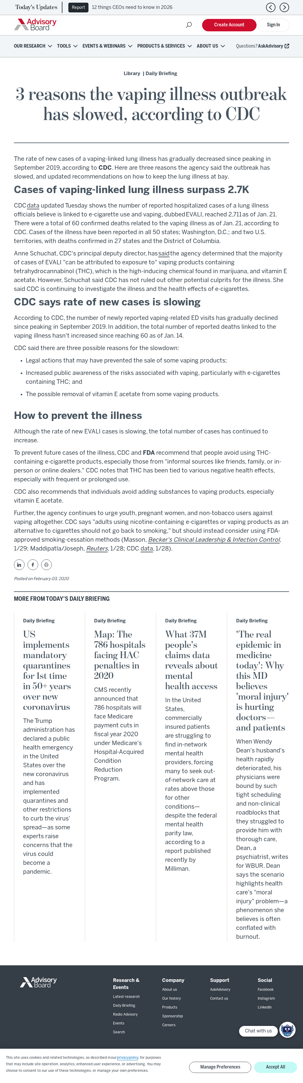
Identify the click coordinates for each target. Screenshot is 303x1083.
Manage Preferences (220, 1067)
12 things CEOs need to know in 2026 (132, 7)
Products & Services (161, 46)
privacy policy (127, 1057)
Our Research (29, 46)
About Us (207, 46)
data (33, 206)
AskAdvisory (270, 46)
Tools (64, 46)
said (164, 254)
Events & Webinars (104, 46)
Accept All (275, 1067)
